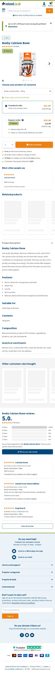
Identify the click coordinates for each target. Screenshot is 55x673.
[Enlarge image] (3, 81)
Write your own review (28, 452)
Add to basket (35, 144)
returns (28, 15)
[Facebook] (22, 636)
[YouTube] (32, 636)
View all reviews (27, 526)
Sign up (10, 616)
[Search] (49, 10)
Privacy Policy (35, 666)
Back (7, 38)
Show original (32, 474)
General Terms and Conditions (16, 666)
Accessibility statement (14, 669)
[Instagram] (27, 636)
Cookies (46, 666)
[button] (22, 120)
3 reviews (15, 46)
